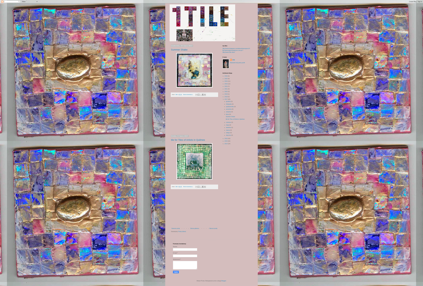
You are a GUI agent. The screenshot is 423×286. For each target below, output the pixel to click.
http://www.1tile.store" (229, 52)
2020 (226, 91)
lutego (228, 132)
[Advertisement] (194, 117)
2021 (226, 89)
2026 (226, 76)
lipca (227, 114)
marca (228, 130)
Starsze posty (213, 228)
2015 (226, 141)
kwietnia (228, 127)
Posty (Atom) (182, 231)
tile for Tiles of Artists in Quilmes (188, 140)
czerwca (228, 122)
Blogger (223, 281)
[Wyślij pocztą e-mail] (196, 95)
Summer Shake (179, 49)
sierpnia (228, 112)
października (230, 106)
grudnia (228, 101)
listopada (229, 104)
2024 (226, 81)
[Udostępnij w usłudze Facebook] (203, 95)
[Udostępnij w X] (201, 95)
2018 (226, 96)
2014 (226, 143)
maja (227, 125)
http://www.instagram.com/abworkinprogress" (236, 48)
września (229, 109)
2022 (226, 86)
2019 (226, 94)
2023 (226, 84)
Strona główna (194, 228)
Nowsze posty (176, 228)
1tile (233, 60)
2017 (226, 99)
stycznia (228, 135)
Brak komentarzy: (188, 94)
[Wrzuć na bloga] (199, 95)
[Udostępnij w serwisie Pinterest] (205, 95)
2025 (226, 78)
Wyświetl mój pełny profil (237, 62)
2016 (226, 138)
